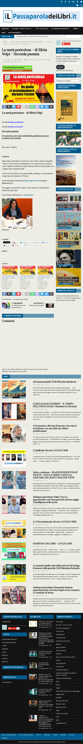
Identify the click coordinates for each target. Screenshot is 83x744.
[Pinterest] (81, 2)
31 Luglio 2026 (39, 546)
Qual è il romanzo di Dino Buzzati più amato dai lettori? (68, 243)
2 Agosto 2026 (39, 505)
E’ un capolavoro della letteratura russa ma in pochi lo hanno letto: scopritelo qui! (68, 279)
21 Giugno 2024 (64, 209)
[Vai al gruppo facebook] (65, 2)
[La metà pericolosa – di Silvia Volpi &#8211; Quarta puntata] (10, 270)
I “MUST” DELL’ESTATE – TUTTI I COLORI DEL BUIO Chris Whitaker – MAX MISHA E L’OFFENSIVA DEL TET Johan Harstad (46, 721)
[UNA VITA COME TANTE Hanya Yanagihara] (68, 258)
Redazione (19, 60)
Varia (57, 717)
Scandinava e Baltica (62, 670)
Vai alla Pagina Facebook (9, 639)
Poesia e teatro (60, 704)
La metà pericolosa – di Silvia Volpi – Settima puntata (27, 278)
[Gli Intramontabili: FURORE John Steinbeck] (14, 389)
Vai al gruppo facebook (9, 642)
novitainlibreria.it (15, 33)
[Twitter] (69, 2)
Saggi (57, 710)
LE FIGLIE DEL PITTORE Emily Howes (44, 664)
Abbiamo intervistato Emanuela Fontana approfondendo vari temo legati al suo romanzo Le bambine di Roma (56, 590)
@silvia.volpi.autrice (31, 180)
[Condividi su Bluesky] (46, 107)
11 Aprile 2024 (64, 246)
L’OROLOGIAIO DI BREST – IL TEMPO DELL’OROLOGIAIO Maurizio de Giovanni (55, 405)
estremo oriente (61, 650)
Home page (5, 29)
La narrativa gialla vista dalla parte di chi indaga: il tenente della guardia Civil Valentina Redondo (56, 567)
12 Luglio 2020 (9, 60)
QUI (15, 190)
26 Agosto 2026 (44, 657)
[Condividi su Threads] (51, 107)
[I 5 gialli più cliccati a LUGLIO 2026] (14, 458)
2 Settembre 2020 (65, 284)
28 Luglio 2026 (39, 595)
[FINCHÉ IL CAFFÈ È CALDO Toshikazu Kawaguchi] (68, 221)
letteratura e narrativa (59, 29)
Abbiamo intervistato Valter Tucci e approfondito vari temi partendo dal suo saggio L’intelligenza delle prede (56, 500)
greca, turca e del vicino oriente (65, 657)
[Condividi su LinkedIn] (13, 107)
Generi (75, 29)
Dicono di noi (60, 631)
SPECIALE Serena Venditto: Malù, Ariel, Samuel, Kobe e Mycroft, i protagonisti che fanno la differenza (46, 678)
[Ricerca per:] (71, 36)
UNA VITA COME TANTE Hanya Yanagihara (67, 262)
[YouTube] (77, 5)
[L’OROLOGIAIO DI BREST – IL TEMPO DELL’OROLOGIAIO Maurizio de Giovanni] (14, 411)
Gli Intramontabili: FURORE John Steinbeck (54, 381)
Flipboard (5, 662)
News (3, 33)
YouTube (4, 658)
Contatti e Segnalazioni (63, 628)
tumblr (4, 652)
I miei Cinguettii (6, 682)
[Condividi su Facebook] (4, 107)
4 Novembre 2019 (65, 265)
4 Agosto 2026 (39, 453)
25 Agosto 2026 (44, 695)
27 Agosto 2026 (44, 627)
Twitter (4, 646)
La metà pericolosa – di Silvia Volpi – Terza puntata (45, 278)
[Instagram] (73, 2)
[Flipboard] (81, 5)
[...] (39, 395)
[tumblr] (77, 2)
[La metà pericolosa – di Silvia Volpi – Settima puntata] (28, 270)
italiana (58, 660)
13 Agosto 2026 (39, 385)
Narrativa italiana (8, 62)
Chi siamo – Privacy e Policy (21, 29)
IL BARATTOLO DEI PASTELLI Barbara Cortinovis (45, 653)
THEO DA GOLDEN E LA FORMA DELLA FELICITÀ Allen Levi (46, 623)
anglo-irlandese (61, 647)
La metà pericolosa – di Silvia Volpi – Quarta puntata (10, 278)
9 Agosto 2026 (39, 409)
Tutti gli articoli (42, 29)
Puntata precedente (15, 122)
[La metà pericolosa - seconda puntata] (28, 101)
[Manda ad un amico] (23, 107)
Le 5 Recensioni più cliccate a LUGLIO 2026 (54, 521)
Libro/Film (59, 697)
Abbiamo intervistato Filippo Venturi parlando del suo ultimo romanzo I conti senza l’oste (46, 704)
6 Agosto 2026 (39, 434)
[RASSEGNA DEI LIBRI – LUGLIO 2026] (14, 551)
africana (58, 644)
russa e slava (60, 667)
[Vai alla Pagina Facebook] (61, 2)
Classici (58, 688)
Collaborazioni (60, 634)
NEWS (6, 376)
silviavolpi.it (28, 195)
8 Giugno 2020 (64, 228)
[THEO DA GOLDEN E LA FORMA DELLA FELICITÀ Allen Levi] (33, 624)
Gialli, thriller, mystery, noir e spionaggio (38, 60)
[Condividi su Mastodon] (37, 107)
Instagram (5, 649)
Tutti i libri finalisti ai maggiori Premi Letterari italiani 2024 (68, 205)
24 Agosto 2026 (44, 728)
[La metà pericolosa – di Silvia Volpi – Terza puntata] (45, 270)
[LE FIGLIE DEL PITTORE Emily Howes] (33, 665)
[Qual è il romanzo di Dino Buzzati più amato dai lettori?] (68, 240)
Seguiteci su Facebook (13, 667)
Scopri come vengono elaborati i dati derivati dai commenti (25, 370)
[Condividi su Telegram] (42, 107)
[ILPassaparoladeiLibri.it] (41, 26)
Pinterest (5, 655)
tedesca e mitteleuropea (63, 678)
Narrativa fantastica (62, 701)
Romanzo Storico (61, 707)
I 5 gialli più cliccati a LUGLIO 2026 (50, 450)
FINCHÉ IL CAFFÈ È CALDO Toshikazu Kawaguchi (68, 224)
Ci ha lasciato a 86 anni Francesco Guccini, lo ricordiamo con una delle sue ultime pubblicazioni (55, 428)
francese (58, 654)
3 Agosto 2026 (39, 480)
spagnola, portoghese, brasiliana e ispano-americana (66, 674)
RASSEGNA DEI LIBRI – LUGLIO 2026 (52, 543)
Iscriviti (60, 67)
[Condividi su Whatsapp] (32, 107)
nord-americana (61, 663)
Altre (57, 681)
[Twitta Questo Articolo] (9, 107)
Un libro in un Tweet (62, 714)
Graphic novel (60, 694)
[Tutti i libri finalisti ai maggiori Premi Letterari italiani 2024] (68, 202)
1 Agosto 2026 (39, 524)
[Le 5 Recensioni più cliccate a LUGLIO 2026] (14, 529)
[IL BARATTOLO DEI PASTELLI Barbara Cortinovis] (33, 654)
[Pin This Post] (18, 107)
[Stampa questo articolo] (28, 107)
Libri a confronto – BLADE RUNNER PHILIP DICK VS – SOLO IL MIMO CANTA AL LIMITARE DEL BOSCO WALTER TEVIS (55, 475)
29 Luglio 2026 (39, 571)
